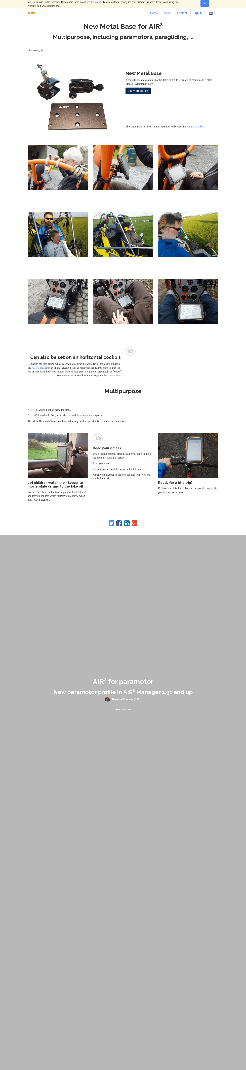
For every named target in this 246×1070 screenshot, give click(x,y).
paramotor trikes (195, 126)
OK (205, 3)
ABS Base (37, 367)
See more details (138, 90)
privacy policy (94, 2)
